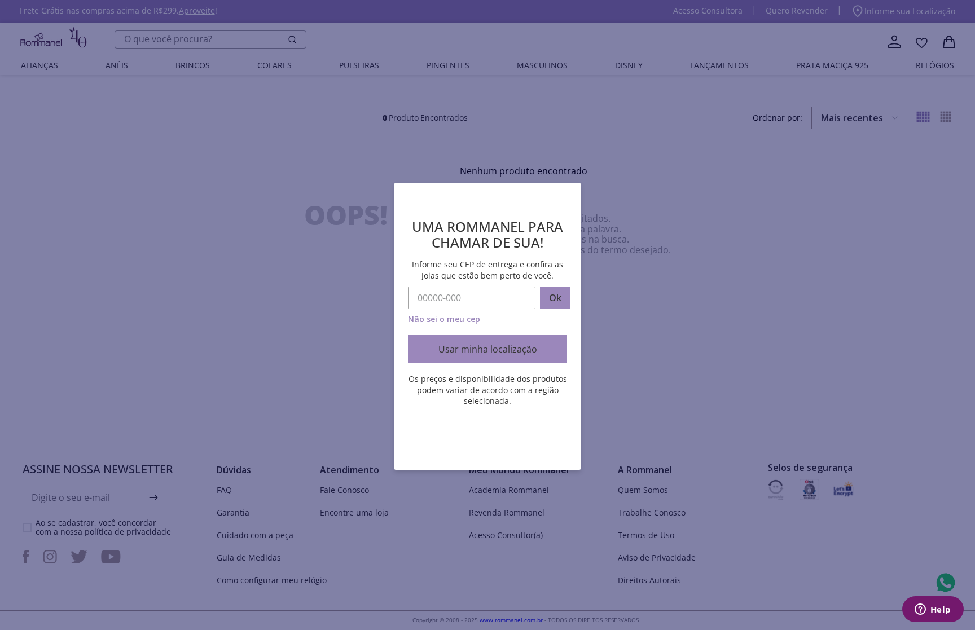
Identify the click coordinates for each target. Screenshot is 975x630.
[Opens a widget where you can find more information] (933, 610)
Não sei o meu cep (444, 319)
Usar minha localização (487, 349)
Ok (555, 298)
